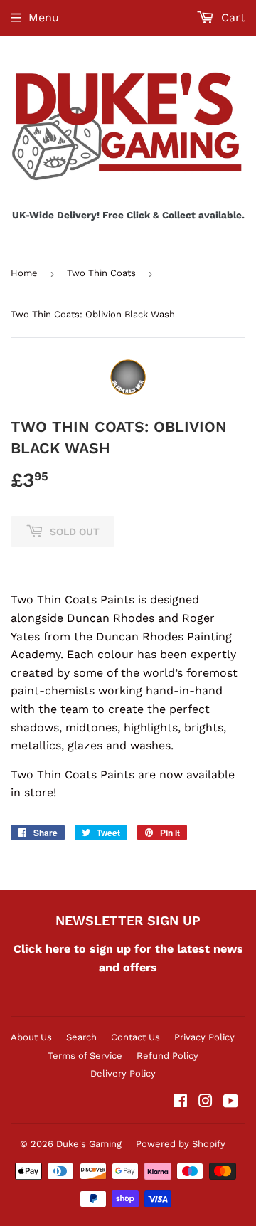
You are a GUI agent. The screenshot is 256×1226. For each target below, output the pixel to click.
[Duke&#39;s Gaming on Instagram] (205, 1102)
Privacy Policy (204, 1037)
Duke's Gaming (89, 1143)
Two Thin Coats (101, 273)
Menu (43, 17)
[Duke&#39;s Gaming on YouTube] (230, 1102)
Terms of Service (85, 1055)
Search (81, 1037)
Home (24, 273)
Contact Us (135, 1037)
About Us (31, 1037)
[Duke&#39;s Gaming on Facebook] (180, 1102)
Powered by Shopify (180, 1143)
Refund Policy (167, 1055)
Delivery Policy (123, 1073)
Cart (231, 17)
